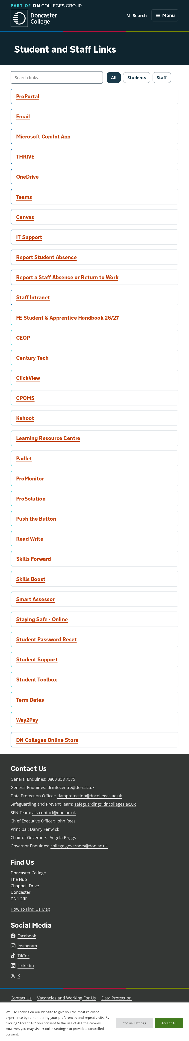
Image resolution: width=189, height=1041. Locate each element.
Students (136, 77)
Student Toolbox (36, 679)
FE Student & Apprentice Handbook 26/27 (67, 317)
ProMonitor (30, 478)
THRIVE (25, 156)
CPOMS (25, 397)
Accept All (169, 1023)
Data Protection (116, 998)
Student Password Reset (46, 639)
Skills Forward (33, 558)
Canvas (25, 216)
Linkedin (26, 965)
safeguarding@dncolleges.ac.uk (105, 804)
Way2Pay (27, 719)
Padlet (24, 458)
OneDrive (27, 176)
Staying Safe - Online (42, 619)
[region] (94, 1021)
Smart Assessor (35, 599)
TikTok (24, 955)
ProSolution (30, 498)
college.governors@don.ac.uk (79, 846)
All (114, 77)
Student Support (37, 659)
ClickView (28, 377)
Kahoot (25, 417)
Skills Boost (30, 579)
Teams (24, 196)
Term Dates (30, 699)
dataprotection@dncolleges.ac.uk (89, 795)
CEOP (23, 337)
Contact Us (21, 998)
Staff (162, 77)
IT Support (29, 237)
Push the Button (36, 518)
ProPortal (27, 96)
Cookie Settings (134, 1023)
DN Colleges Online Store (47, 739)
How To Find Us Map (30, 909)
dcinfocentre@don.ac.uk (70, 787)
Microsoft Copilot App (43, 136)
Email (23, 116)
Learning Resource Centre (48, 438)
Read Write (29, 538)
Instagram (27, 945)
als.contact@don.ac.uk (54, 812)
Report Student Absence (46, 257)
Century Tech (32, 357)
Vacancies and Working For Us (66, 998)
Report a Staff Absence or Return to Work (67, 277)
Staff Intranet (33, 297)
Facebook (27, 936)
